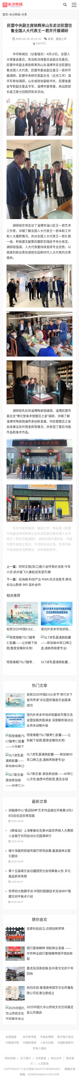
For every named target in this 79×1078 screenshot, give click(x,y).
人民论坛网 (46, 1042)
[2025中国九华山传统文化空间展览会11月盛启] (15, 1012)
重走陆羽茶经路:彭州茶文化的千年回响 (50, 971)
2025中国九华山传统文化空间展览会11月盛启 (50, 1009)
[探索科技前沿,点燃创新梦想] (15, 934)
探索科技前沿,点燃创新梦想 (45, 928)
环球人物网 (39, 1048)
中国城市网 (12, 1042)
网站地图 (10, 1058)
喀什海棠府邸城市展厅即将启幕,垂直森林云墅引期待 (39, 853)
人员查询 (43, 1063)
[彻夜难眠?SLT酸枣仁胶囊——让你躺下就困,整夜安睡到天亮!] (22, 647)
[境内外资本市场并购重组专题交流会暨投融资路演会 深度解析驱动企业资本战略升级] (56, 614)
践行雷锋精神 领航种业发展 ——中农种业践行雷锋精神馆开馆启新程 (50, 953)
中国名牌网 (46, 1036)
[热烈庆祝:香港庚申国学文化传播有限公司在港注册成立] (15, 993)
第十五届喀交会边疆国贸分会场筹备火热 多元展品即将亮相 (39, 873)
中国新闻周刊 (65, 1042)
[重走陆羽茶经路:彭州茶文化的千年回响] (15, 974)
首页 (5, 14)
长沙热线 (31, 4)
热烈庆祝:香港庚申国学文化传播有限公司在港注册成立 (50, 990)
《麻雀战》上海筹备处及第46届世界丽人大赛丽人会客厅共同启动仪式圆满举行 (40, 833)
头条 (24, 14)
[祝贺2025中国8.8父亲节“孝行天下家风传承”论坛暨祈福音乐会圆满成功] (22, 614)
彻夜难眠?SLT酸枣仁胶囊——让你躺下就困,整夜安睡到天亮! (49, 737)
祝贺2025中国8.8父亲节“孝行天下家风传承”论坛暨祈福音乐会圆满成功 (49, 700)
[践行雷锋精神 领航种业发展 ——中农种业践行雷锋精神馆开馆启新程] (15, 953)
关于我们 (25, 1058)
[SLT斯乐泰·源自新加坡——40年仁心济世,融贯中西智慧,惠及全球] (15, 779)
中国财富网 (29, 1042)
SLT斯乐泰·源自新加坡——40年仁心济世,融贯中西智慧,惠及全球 (50, 776)
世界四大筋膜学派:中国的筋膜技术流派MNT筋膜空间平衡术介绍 (39, 894)
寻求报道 (40, 1058)
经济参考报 (29, 1036)
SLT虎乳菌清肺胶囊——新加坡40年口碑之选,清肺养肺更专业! (49, 757)
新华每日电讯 (65, 1036)
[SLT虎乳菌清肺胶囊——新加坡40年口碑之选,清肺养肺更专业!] (56, 647)
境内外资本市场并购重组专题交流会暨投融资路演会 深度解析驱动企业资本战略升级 (50, 720)
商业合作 (56, 1058)
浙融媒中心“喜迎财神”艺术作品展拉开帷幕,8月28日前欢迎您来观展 (40, 813)
